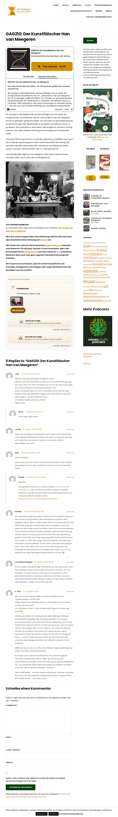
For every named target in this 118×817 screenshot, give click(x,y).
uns (58, 251)
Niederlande (100, 282)
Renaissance (87, 287)
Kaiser (85, 264)
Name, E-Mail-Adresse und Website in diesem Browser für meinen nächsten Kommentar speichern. (35, 779)
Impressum (87, 356)
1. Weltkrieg (86, 243)
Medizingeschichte (99, 267)
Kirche (89, 264)
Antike (87, 246)
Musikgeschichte (89, 275)
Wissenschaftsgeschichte (96, 296)
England (102, 250)
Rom (93, 286)
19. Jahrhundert (94, 243)
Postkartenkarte (103, 5)
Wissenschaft (90, 293)
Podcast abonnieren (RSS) (99, 17)
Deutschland (92, 250)
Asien (94, 246)
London (90, 267)
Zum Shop (91, 178)
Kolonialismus (99, 264)
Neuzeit (89, 281)
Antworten (70, 374)
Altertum (102, 243)
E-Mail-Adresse (13, 750)
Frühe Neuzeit (90, 257)
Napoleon (98, 275)
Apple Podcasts (53, 245)
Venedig (85, 290)
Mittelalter (90, 271)
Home (56, 5)
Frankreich (95, 254)
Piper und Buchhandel (100, 138)
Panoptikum (30, 251)
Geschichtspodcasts (81, 11)
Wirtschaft (98, 290)
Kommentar (12, 705)
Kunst (85, 267)
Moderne (102, 271)
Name (9, 737)
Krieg (109, 264)
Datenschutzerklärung (92, 354)
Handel (95, 261)
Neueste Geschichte (101, 277)
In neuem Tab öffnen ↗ (62, 329)
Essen (85, 254)
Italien (100, 261)
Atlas (88, 5)
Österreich (107, 300)
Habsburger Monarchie (104, 258)
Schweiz (100, 286)
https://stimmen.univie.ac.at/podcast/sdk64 (37, 499)
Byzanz (105, 246)
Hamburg (88, 260)
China (85, 250)
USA (105, 286)
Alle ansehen (18, 310)
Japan (106, 261)
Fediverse (87, 363)
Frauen (105, 254)
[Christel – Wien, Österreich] (16, 301)
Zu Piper (104, 177)
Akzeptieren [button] (41, 814)
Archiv (65, 5)
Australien (99, 246)
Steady (43, 240)
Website (9, 762)
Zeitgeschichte (92, 300)
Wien (91, 289)
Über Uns (77, 5)
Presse (99, 11)
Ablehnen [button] (53, 814)
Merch (109, 11)
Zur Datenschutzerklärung (71, 814)
